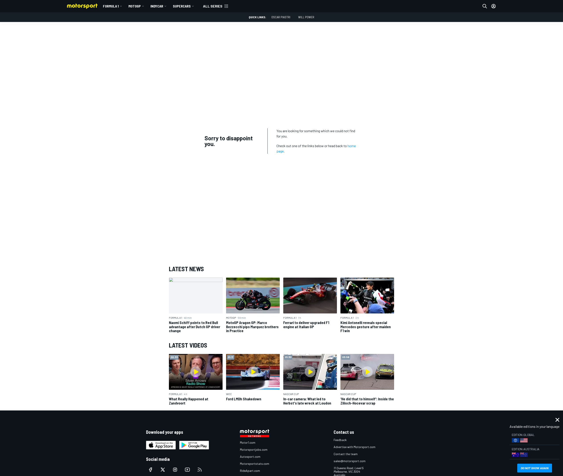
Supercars (182, 6)
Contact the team (346, 454)
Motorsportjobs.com (253, 449)
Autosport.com (250, 456)
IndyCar (156, 6)
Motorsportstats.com (254, 463)
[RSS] (199, 469)
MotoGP (134, 6)
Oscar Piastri (280, 17)
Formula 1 (111, 6)
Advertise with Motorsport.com (354, 447)
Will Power (306, 17)
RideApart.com (250, 470)
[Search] (484, 6)
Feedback (340, 440)
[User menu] (493, 6)
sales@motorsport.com (350, 461)
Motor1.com (247, 442)
